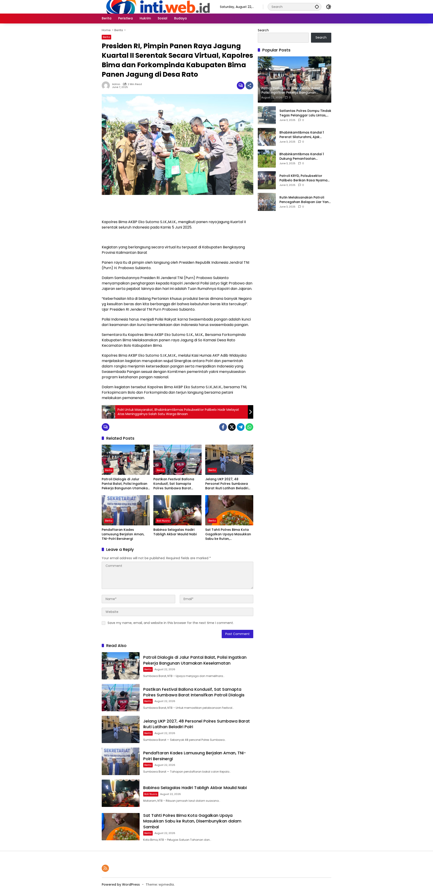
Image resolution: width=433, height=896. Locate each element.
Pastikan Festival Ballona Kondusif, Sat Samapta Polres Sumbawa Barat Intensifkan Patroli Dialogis (175, 483)
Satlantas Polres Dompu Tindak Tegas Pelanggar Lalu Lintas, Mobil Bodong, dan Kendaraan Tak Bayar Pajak (305, 113)
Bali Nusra (163, 520)
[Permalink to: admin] (107, 85)
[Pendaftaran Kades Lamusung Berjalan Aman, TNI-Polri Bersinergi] (126, 510)
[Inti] (156, 6)
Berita (106, 37)
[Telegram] (240, 427)
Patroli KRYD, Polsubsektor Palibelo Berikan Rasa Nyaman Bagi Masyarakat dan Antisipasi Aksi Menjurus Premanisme (304, 178)
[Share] (249, 85)
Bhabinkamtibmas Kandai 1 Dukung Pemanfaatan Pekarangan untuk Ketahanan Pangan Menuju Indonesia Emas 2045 (305, 156)
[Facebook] (223, 427)
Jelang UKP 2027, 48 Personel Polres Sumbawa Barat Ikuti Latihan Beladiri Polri (226, 483)
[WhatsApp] (249, 427)
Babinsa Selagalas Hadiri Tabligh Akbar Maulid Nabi (175, 532)
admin (116, 84)
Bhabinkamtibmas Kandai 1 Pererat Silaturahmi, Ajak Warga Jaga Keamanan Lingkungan (301, 134)
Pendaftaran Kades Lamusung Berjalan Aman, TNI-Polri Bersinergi (123, 534)
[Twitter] (232, 427)
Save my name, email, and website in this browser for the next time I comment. (171, 623)
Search (263, 30)
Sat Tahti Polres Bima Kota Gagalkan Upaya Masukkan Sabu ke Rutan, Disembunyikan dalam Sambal (228, 534)
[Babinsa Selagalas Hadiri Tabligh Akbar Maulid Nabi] (177, 510)
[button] (316, 6)
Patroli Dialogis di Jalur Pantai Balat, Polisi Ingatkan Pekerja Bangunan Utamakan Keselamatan (126, 483)
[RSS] (105, 868)
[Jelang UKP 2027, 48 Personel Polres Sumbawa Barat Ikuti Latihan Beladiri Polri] (229, 460)
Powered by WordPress (121, 884)
